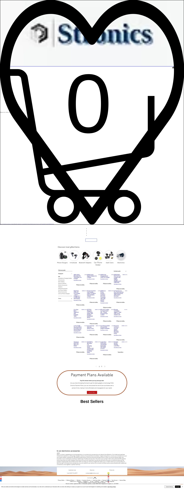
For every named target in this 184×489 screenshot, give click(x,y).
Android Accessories (62, 288)
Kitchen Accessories (62, 285)
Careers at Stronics (92, 482)
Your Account (115, 480)
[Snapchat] (114, 473)
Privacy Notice (61, 480)
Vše (59, 276)
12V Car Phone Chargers (64, 293)
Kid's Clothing (61, 281)
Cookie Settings (169, 486)
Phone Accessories (62, 291)
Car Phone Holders (62, 290)
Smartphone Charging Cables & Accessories (65, 279)
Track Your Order (96, 480)
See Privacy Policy (112, 486)
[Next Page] (105, 366)
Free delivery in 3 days (77, 280)
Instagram (85, 481)
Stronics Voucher (101, 482)
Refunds (79, 480)
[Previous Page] (96, 366)
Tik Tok (92, 481)
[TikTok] (114, 475)
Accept (177, 486)
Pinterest (97, 481)
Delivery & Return (70, 480)
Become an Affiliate (83, 482)
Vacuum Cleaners (62, 283)
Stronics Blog (122, 480)
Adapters (60, 286)
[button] (92, 146)
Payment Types (106, 480)
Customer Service (86, 480)
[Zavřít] (182, 487)
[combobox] (120, 271)
